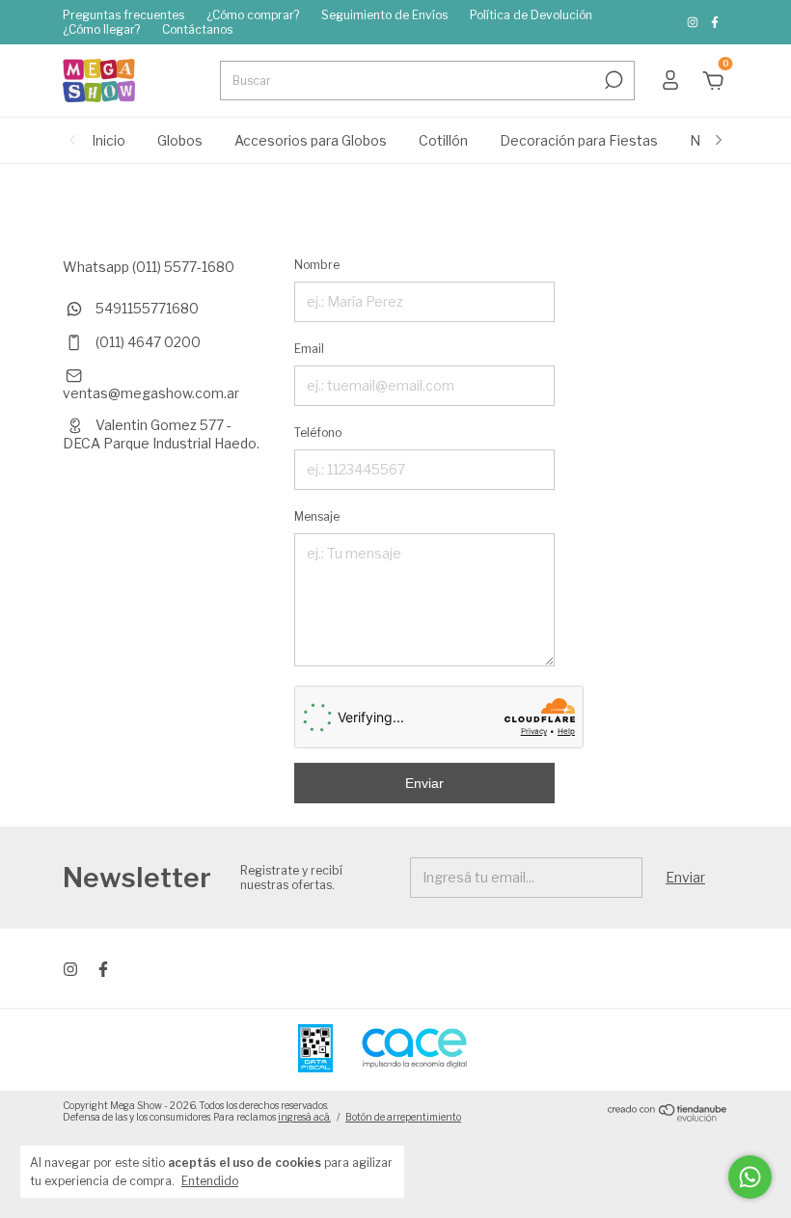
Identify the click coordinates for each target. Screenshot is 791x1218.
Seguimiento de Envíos (384, 15)
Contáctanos (197, 29)
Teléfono (317, 432)
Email (309, 348)
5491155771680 (146, 308)
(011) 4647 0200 (147, 342)
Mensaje (317, 516)
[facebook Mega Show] (715, 22)
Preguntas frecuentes (123, 15)
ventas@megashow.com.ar (151, 393)
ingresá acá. (304, 1117)
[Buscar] (612, 80)
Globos (180, 140)
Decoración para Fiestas (579, 140)
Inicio (108, 140)
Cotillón (443, 140)
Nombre (317, 264)
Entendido (209, 1181)
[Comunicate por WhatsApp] (750, 1177)
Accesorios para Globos (310, 140)
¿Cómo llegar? (101, 29)
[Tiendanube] (668, 1116)
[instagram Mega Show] (694, 22)
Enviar (424, 783)
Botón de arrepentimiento (403, 1117)
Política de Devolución (531, 15)
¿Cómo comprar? (252, 15)
